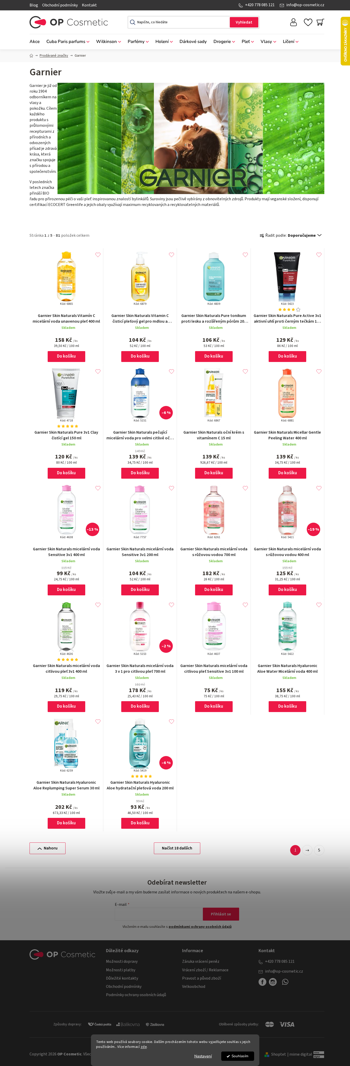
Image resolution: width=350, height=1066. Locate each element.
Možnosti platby (120, 970)
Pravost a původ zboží (201, 978)
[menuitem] (36, 41)
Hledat (244, 22)
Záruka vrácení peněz (200, 961)
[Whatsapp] (285, 984)
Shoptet (278, 1054)
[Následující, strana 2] (307, 850)
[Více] (316, 40)
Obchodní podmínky (60, 5)
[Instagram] (273, 982)
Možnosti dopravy (122, 961)
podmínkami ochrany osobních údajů (200, 926)
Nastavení (203, 1056)
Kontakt (89, 5)
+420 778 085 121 (260, 5)
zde (144, 1046)
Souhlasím (240, 1056)
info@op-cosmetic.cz (305, 5)
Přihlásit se (221, 914)
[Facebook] (262, 982)
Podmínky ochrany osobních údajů (136, 995)
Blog (34, 5)
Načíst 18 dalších (177, 848)
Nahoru (51, 848)
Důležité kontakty (122, 978)
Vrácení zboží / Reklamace (205, 970)
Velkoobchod (193, 986)
